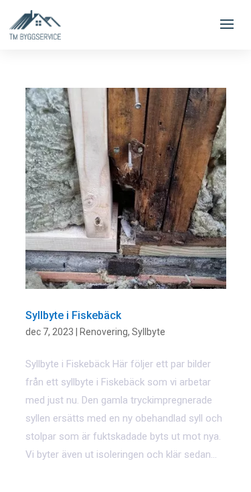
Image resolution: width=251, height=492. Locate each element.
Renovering (104, 331)
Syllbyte (148, 331)
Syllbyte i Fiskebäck (73, 315)
